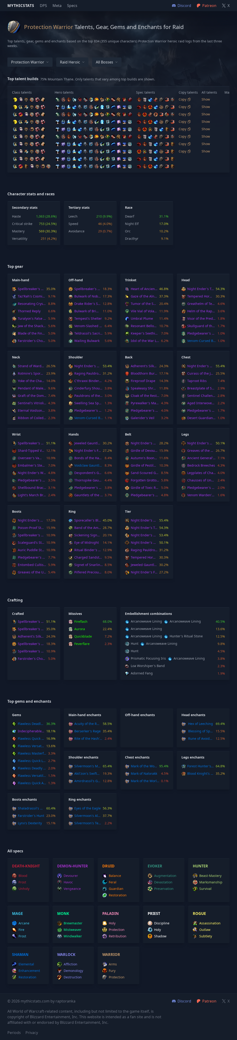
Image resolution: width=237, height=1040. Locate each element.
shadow (160, 936)
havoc (68, 882)
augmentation (165, 875)
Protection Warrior (27, 62)
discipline (161, 923)
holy (112, 923)
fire (21, 929)
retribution (117, 936)
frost (22, 882)
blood (23, 875)
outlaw (204, 929)
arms (113, 964)
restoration (118, 895)
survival (205, 888)
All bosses (104, 62)
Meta (57, 5)
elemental (26, 964)
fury (112, 970)
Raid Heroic (70, 62)
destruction (73, 977)
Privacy (31, 1032)
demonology (73, 970)
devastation (163, 882)
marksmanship (210, 882)
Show (206, 99)
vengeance (72, 888)
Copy (182, 99)
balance (115, 875)
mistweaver (72, 929)
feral (112, 882)
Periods (14, 1032)
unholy (24, 888)
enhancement (29, 970)
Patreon (209, 1001)
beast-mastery (210, 875)
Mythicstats (20, 5)
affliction (70, 964)
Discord (184, 1001)
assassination (210, 923)
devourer (71, 875)
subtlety (205, 936)
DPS (43, 5)
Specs (72, 5)
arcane (24, 923)
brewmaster (73, 923)
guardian (116, 888)
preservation (164, 888)
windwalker (73, 936)
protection (117, 929)
